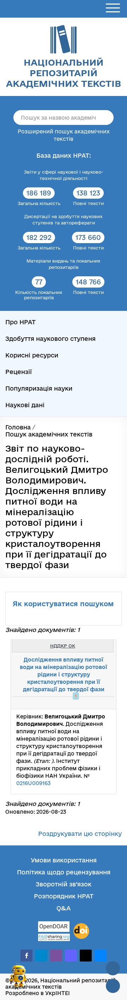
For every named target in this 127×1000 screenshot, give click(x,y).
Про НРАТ (20, 322)
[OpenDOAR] (54, 927)
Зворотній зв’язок (63, 884)
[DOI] (81, 931)
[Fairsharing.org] (54, 937)
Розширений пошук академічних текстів (64, 135)
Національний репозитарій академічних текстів (63, 73)
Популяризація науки (38, 388)
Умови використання (64, 860)
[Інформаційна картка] (82, 703)
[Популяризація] (105, 703)
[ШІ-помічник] (18, 978)
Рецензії (18, 371)
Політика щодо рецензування (63, 872)
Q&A (63, 908)
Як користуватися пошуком (63, 604)
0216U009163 (33, 783)
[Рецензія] (97, 703)
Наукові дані (24, 405)
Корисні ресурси (31, 355)
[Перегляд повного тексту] (74, 703)
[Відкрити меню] (113, 8)
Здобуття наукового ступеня (50, 338)
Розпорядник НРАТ (63, 896)
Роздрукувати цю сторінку (80, 833)
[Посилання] (89, 703)
